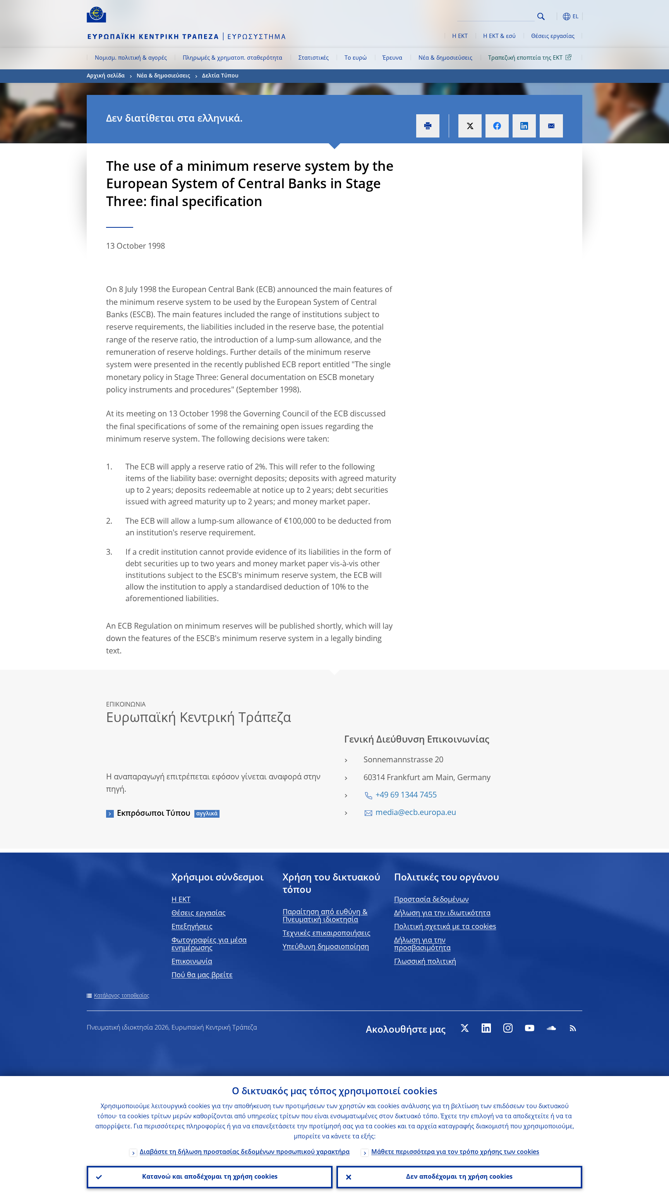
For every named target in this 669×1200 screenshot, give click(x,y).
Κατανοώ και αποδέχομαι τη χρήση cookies (210, 1177)
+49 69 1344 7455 (406, 795)
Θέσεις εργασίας (553, 36)
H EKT (181, 899)
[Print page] (427, 126)
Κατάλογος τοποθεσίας (121, 996)
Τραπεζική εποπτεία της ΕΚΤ (525, 58)
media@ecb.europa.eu (416, 813)
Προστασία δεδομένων (431, 899)
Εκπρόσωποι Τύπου (153, 814)
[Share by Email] (551, 126)
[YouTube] (529, 1028)
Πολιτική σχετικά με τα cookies (445, 926)
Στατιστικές (313, 58)
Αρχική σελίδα (106, 76)
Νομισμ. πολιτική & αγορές (131, 58)
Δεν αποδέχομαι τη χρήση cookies (459, 1177)
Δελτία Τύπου (220, 76)
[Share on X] (470, 126)
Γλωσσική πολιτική (425, 961)
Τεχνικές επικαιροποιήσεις (327, 933)
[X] (464, 1028)
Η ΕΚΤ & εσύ (499, 36)
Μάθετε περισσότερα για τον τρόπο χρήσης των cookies (455, 1152)
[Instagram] (508, 1028)
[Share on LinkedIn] (524, 126)
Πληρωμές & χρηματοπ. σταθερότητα (232, 58)
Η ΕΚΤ (460, 36)
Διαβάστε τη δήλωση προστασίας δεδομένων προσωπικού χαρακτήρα (245, 1152)
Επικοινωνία (192, 961)
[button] (555, 16)
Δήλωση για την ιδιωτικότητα (442, 913)
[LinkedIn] (486, 1028)
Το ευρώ (356, 58)
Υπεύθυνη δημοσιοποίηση (326, 947)
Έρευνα (392, 58)
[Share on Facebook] (497, 126)
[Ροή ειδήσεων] (573, 1028)
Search (541, 16)
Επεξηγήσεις (192, 926)
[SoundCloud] (551, 1028)
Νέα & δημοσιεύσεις (445, 58)
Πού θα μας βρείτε (202, 975)
